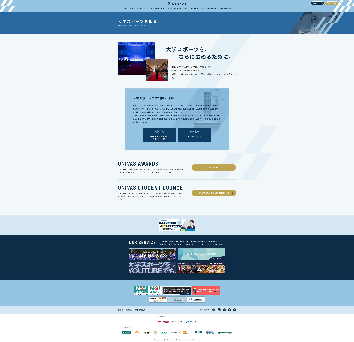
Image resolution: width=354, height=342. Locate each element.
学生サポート (317, 3)
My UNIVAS (333, 3)
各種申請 (120, 310)
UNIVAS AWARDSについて (214, 167)
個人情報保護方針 (140, 310)
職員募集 (129, 310)
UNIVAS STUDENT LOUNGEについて (214, 193)
